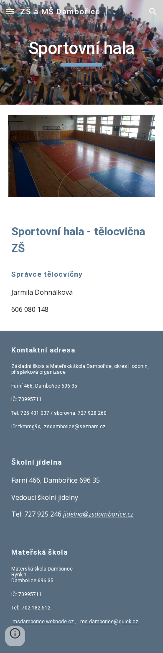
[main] (81, 52)
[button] (10, 11)
